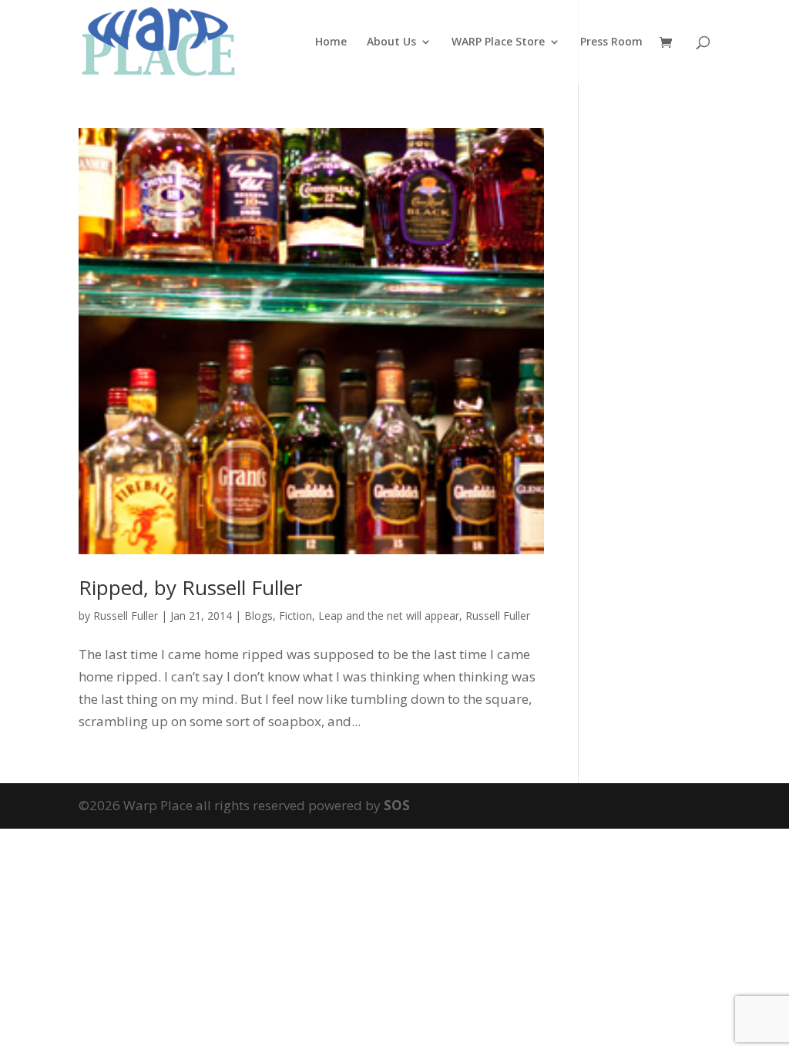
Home (331, 42)
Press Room (611, 42)
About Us (391, 42)
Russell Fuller (125, 615)
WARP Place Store (498, 42)
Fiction (295, 615)
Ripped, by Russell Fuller (190, 587)
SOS (397, 805)
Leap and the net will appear (388, 615)
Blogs (258, 615)
